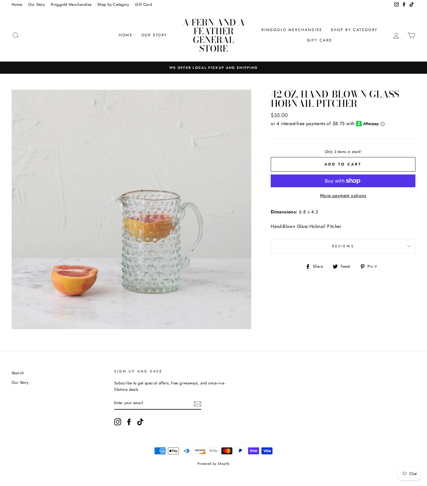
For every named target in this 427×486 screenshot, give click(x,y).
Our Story (36, 4)
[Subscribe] (197, 403)
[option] (213, 67)
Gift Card (143, 4)
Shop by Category (113, 4)
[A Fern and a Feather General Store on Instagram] (117, 421)
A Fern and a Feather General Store (213, 35)
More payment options (343, 195)
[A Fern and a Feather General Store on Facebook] (128, 421)
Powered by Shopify (213, 463)
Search (18, 373)
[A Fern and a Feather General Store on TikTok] (140, 421)
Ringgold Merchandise (71, 4)
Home (17, 4)
